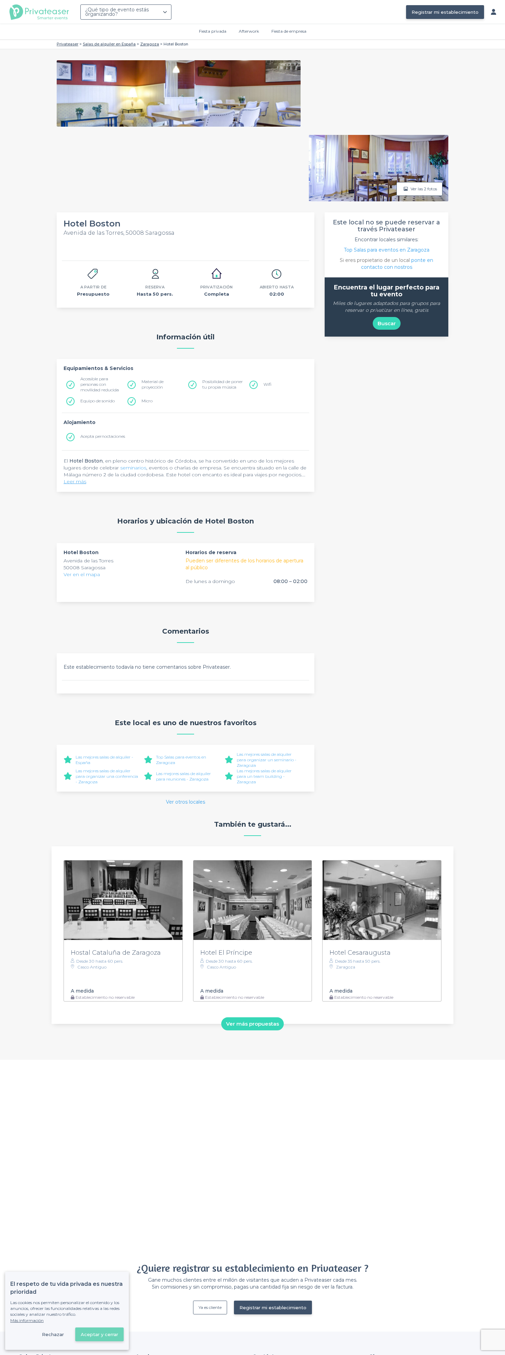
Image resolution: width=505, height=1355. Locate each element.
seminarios (133, 468)
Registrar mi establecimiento (445, 12)
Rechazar (53, 1334)
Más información (27, 1320)
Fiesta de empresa (288, 31)
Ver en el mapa (82, 574)
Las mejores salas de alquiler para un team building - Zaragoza (264, 776)
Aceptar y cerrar (99, 1334)
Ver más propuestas (252, 1023)
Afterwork (249, 31)
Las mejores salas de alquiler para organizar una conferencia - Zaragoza (107, 776)
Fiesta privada (212, 31)
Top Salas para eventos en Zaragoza (386, 250)
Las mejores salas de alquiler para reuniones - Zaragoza (183, 776)
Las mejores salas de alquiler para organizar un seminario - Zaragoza (266, 760)
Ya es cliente (210, 1307)
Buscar (387, 323)
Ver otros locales (185, 802)
